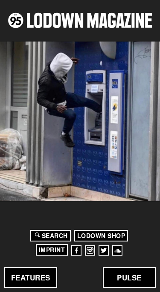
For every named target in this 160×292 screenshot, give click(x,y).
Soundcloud (117, 250)
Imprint (52, 249)
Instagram (90, 250)
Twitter (104, 250)
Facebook (76, 250)
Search (55, 235)
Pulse (129, 277)
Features (30, 277)
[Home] (80, 20)
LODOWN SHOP (101, 235)
